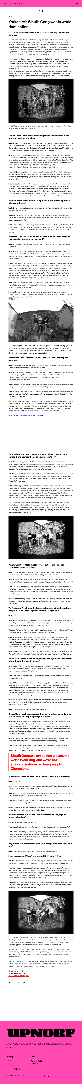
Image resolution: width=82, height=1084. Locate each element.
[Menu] (77, 3)
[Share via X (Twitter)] (14, 982)
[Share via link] (24, 982)
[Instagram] (45, 1076)
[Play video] (41, 432)
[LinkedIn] (48, 1076)
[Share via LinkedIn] (19, 982)
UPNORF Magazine (13, 3)
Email (9, 1060)
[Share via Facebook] (9, 982)
